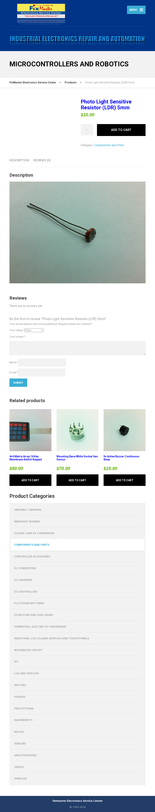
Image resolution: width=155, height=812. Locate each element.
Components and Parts (109, 145)
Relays (19, 732)
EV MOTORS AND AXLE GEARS (33, 615)
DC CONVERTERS (25, 568)
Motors (20, 685)
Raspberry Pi (23, 720)
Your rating (17, 330)
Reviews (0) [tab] (42, 160)
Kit (16, 661)
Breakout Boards (27, 521)
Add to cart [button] (30, 480)
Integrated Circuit (28, 650)
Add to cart (121, 130)
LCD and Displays (26, 673)
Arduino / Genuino (27, 509)
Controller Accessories (32, 556)
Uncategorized (25, 755)
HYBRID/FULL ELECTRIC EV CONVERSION (40, 626)
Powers (19, 697)
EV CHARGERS (23, 580)
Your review (17, 336)
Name (14, 362)
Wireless (20, 778)
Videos (19, 767)
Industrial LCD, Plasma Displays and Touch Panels (51, 638)
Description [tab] (19, 160)
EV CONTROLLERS (25, 591)
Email (13, 372)
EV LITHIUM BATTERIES (29, 603)
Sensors (20, 743)
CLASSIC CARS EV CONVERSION (34, 533)
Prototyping (23, 708)
